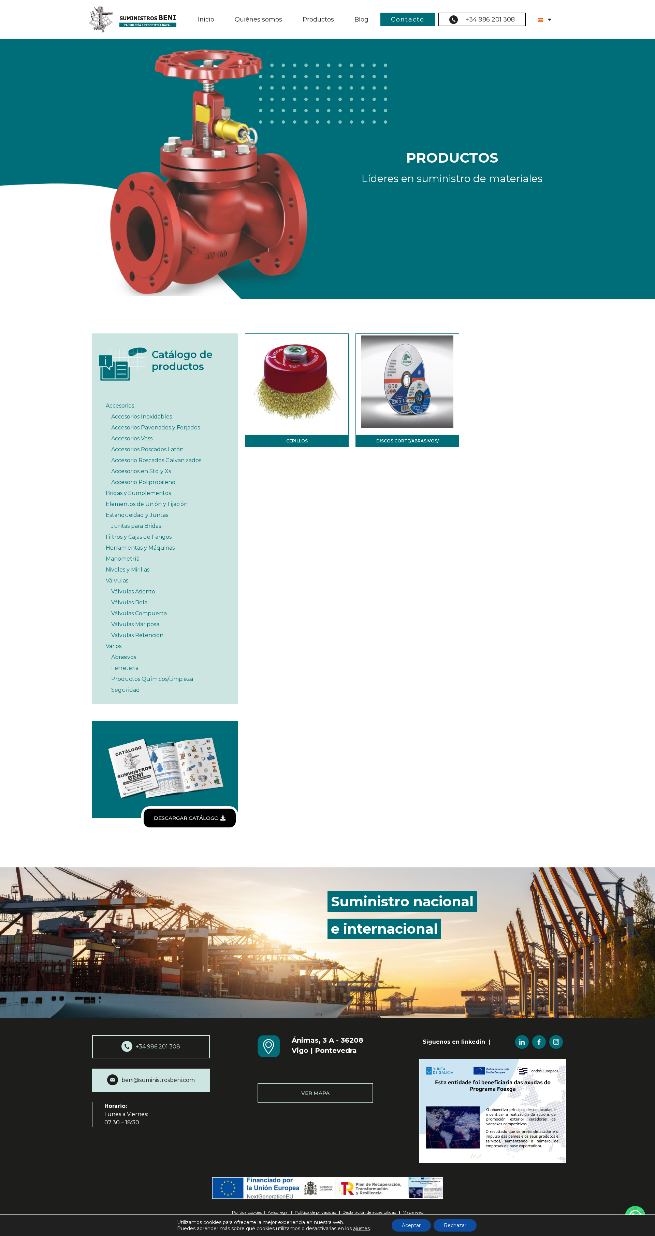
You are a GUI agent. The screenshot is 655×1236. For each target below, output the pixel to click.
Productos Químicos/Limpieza (152, 679)
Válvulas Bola (129, 602)
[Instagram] (556, 1042)
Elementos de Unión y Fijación (147, 504)
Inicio (206, 19)
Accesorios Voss (131, 438)
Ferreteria (125, 668)
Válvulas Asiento (133, 591)
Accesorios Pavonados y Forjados (155, 427)
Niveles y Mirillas (127, 569)
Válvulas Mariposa (135, 624)
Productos (318, 19)
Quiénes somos (258, 19)
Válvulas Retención (137, 635)
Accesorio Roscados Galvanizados (156, 460)
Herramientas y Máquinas (140, 548)
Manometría (123, 558)
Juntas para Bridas (136, 526)
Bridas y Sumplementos (138, 493)
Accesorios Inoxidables (141, 416)
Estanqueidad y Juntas (137, 515)
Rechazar (455, 1225)
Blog (361, 19)
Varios (113, 646)
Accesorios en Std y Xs (141, 471)
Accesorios (120, 405)
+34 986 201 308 (490, 19)
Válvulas (117, 580)
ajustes (361, 1228)
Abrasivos (123, 657)
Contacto (407, 19)
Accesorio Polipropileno (143, 482)
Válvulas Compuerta (139, 613)
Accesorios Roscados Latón (147, 449)
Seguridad (125, 690)
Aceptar (411, 1225)
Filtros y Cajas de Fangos (139, 537)
